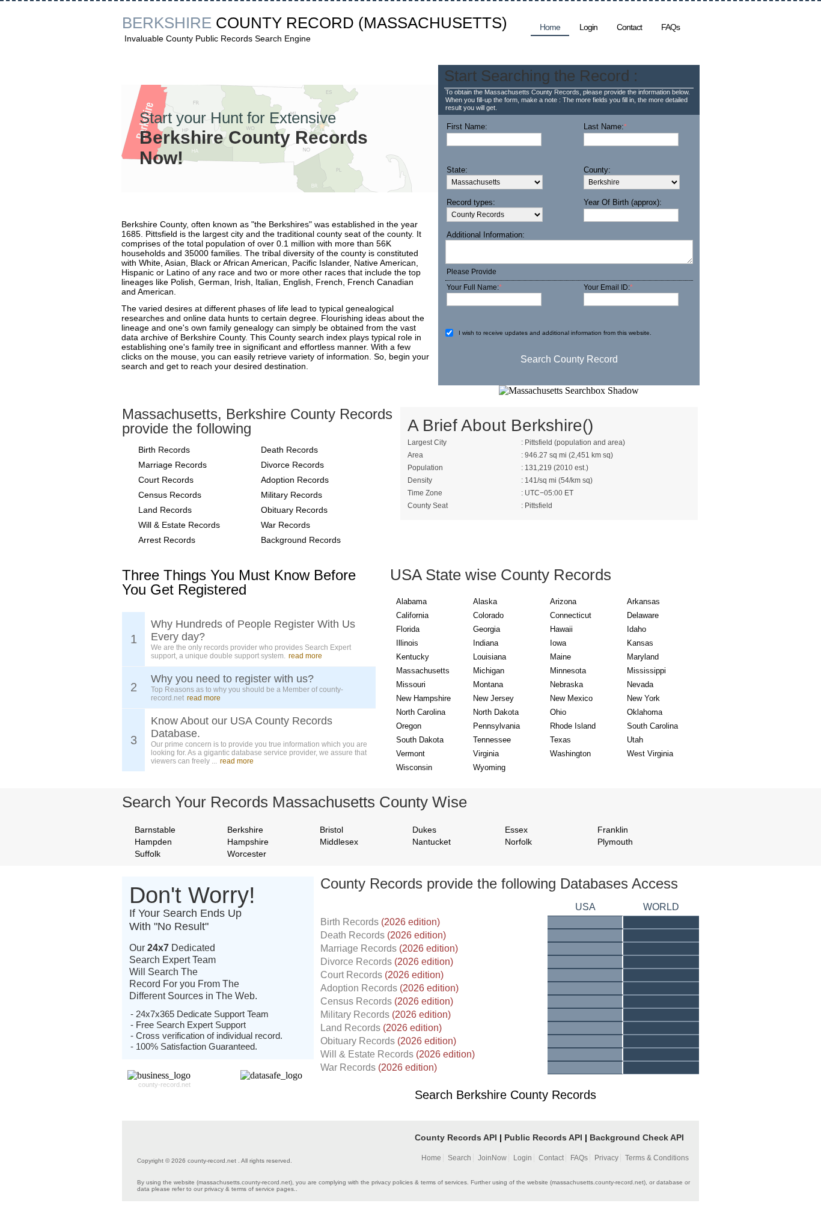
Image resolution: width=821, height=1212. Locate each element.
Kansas (640, 642)
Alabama (411, 601)
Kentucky (412, 656)
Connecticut (570, 615)
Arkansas (643, 601)
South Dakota (420, 739)
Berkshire (245, 829)
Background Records (301, 540)
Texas (560, 739)
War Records (285, 525)
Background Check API (637, 1137)
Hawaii (561, 629)
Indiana (485, 642)
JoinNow (492, 1158)
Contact (629, 27)
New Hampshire (423, 698)
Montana (488, 684)
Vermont (410, 753)
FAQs (670, 27)
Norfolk (518, 841)
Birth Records (164, 449)
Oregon (408, 725)
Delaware (643, 615)
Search (459, 1158)
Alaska (485, 601)
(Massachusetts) (432, 23)
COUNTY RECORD (285, 23)
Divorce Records (292, 465)
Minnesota (568, 670)
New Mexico (571, 698)
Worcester (246, 853)
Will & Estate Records (179, 525)
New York (643, 698)
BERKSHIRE (167, 23)
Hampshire (248, 841)
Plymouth (615, 841)
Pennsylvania (496, 725)
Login (588, 27)
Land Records (165, 510)
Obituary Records (294, 510)
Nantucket (431, 841)
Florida (408, 629)
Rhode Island (573, 725)
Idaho (636, 629)
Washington (570, 753)
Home (550, 27)
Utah (635, 739)
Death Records (289, 449)
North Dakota (496, 712)
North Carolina (420, 712)
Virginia (486, 753)
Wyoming (489, 767)
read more (305, 656)
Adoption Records (295, 480)
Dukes (424, 829)
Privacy (606, 1158)
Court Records (166, 480)
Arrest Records (166, 540)
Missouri (411, 684)
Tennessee (492, 739)
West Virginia (650, 753)
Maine (560, 656)
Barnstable (155, 829)
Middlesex (339, 841)
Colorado (488, 615)
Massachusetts (423, 670)
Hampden (153, 841)
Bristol (331, 829)
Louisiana (489, 656)
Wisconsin (414, 767)
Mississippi (646, 670)
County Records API (456, 1137)
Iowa (558, 642)
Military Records (291, 495)
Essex (516, 829)
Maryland (643, 656)
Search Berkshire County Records (505, 1094)
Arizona (563, 601)
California (412, 615)
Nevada (640, 684)
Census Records (169, 495)
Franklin (612, 829)
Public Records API (543, 1137)
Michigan (488, 670)
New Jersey (493, 698)
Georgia (486, 629)
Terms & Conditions (657, 1158)
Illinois (407, 642)
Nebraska (566, 684)
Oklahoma (644, 712)
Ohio (558, 712)
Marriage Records (172, 465)
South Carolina (652, 725)
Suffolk (147, 853)
